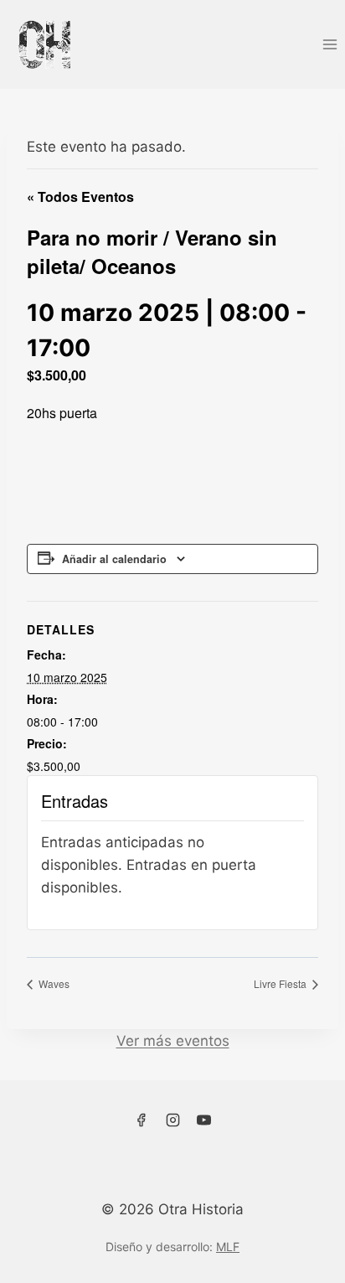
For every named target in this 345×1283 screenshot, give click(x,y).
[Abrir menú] (329, 44)
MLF (227, 1246)
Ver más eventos (172, 1040)
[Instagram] (172, 1119)
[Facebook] (140, 1119)
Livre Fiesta (281, 983)
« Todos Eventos (80, 196)
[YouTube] (204, 1119)
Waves (53, 983)
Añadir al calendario (114, 558)
